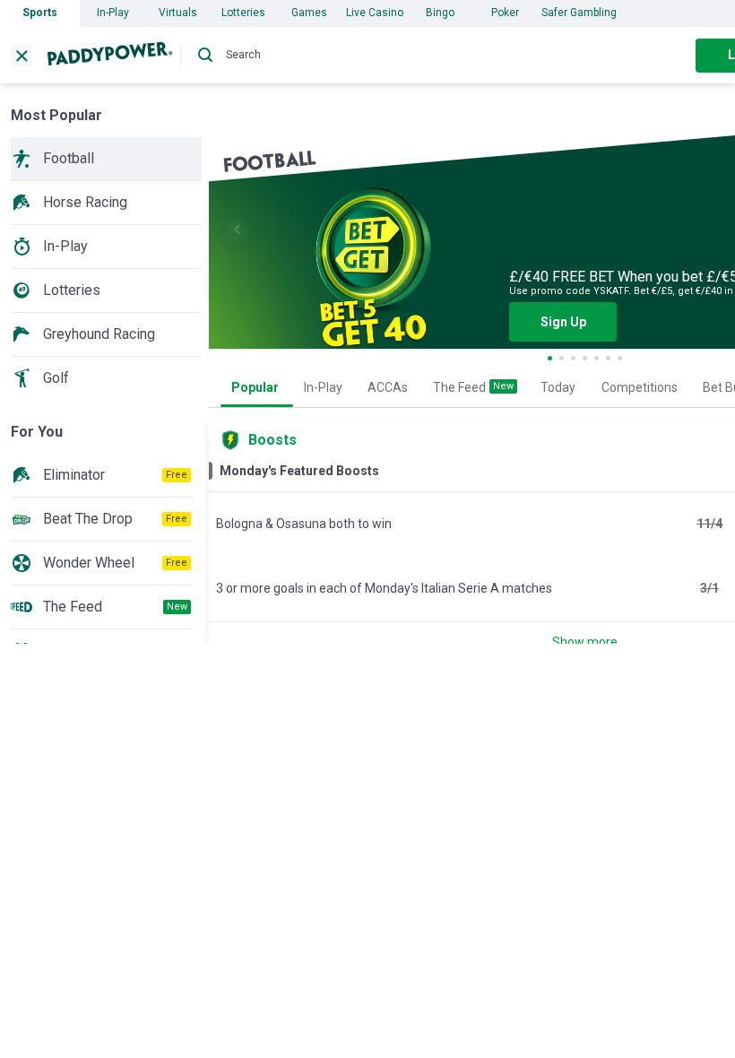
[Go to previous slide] (237, 229)
